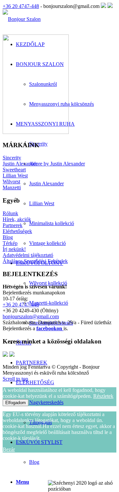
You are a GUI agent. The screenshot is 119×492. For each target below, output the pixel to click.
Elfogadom (15, 402)
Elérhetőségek (17, 231)
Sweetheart (14, 169)
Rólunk (10, 213)
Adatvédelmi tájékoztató (28, 255)
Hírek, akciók (17, 219)
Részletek (103, 396)
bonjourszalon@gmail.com (31, 316)
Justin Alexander (20, 163)
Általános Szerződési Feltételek (35, 261)
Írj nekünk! (14, 249)
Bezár (9, 449)
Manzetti (12, 187)
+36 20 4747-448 (21, 6)
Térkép (10, 243)
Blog (34, 462)
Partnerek (12, 225)
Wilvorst (11, 181)
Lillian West (15, 175)
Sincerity (12, 157)
